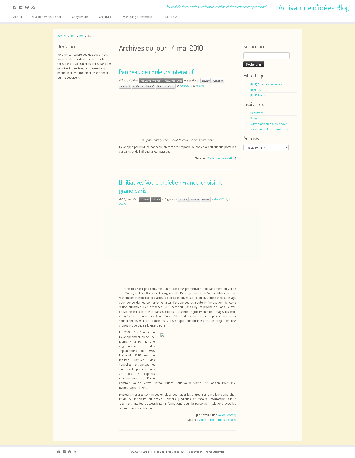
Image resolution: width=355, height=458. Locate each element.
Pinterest (256, 118)
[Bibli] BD (255, 90)
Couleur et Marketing (221, 158)
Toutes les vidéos (173, 80)
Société (156, 199)
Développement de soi (46, 17)
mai (81, 36)
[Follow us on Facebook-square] (16, 7)
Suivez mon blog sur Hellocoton (270, 129)
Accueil (17, 17)
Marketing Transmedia (138, 17)
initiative (194, 199)
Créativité (105, 17)
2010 (73, 36)
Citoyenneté (80, 17)
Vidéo (202, 420)
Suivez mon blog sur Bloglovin (269, 124)
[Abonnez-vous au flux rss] (34, 7)
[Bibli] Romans (259, 95)
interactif (125, 86)
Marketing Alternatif (151, 80)
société (205, 199)
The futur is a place (222, 420)
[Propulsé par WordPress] (182, 451)
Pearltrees (257, 113)
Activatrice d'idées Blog (314, 7)
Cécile (200, 85)
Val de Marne (226, 415)
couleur (205, 80)
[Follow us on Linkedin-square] (22, 7)
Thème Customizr (214, 451)
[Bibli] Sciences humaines (266, 84)
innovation (217, 80)
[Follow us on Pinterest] (28, 7)
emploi (183, 199)
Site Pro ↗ (171, 17)
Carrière (145, 199)
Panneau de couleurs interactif (156, 71)
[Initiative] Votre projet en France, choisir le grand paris (171, 186)
